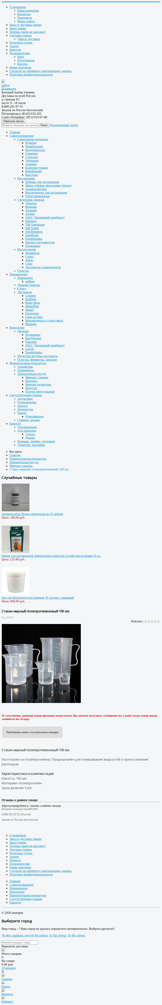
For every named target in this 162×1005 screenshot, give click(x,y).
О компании (17, 7)
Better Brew (32, 302)
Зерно (29, 260)
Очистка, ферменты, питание (37, 359)
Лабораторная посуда (31, 373)
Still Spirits (32, 228)
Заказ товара (17, 28)
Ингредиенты (26, 249)
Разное (21, 413)
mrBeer (30, 281)
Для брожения (27, 427)
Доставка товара (20, 35)
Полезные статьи (20, 42)
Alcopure (31, 210)
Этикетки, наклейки (31, 445)
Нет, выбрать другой (20, 935)
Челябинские (34, 146)
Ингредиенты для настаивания (46, 192)
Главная (14, 132)
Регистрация (25, 60)
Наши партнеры (20, 67)
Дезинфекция (34, 416)
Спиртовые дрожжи (30, 199)
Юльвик (30, 143)
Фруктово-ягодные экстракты (37, 356)
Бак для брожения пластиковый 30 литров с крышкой (38, 597)
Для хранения (26, 430)
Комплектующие (36, 167)
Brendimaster (33, 171)
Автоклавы (25, 398)
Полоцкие (32, 313)
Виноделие (16, 327)
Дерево (30, 437)
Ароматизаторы (36, 189)
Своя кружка (34, 317)
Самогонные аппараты (32, 139)
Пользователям (19, 53)
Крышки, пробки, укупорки (36, 441)
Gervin (29, 349)
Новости (15, 49)
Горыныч (31, 153)
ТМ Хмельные (35, 224)
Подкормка (32, 246)
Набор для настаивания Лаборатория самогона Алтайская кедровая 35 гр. (51, 555)
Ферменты (32, 253)
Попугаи (31, 388)
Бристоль (31, 174)
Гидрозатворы (26, 402)
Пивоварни (25, 278)
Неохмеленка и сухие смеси (44, 320)
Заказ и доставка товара (25, 24)
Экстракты (24, 292)
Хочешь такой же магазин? (27, 32)
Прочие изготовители (40, 242)
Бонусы (22, 64)
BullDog (30, 299)
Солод (29, 256)
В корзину (9, 968)
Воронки (31, 381)
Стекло (30, 434)
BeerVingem (33, 338)
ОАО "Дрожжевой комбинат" (45, 217)
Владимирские (35, 150)
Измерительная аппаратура (27, 363)
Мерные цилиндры (38, 384)
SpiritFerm (32, 235)
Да (3, 935)
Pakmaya (31, 221)
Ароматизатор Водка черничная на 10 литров (32, 514)
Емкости (15, 423)
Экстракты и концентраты (43, 267)
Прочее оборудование (40, 391)
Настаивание (26, 178)
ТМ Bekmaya (34, 231)
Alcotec (30, 214)
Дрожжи (23, 331)
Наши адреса (26, 21)
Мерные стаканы (36, 377)
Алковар (31, 164)
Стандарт (31, 157)
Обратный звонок (13, 121)
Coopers (30, 295)
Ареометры (25, 366)
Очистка (23, 270)
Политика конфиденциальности (31, 74)
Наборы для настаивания (42, 182)
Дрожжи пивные (28, 285)
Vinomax (31, 203)
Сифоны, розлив (28, 420)
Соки (28, 263)
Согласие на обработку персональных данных (40, 71)
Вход (20, 56)
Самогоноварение (21, 135)
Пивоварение (18, 274)
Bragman (31, 206)
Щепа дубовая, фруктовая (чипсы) (48, 185)
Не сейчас (41, 935)
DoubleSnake (33, 238)
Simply (29, 310)
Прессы (22, 405)
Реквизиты (24, 17)
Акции (14, 46)
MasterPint (32, 306)
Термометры (25, 370)
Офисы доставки (28, 39)
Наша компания (28, 10)
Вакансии (24, 14)
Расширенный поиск (64, 125)
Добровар (31, 160)
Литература (25, 409)
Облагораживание (37, 196)
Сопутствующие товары (25, 395)
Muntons (30, 324)
